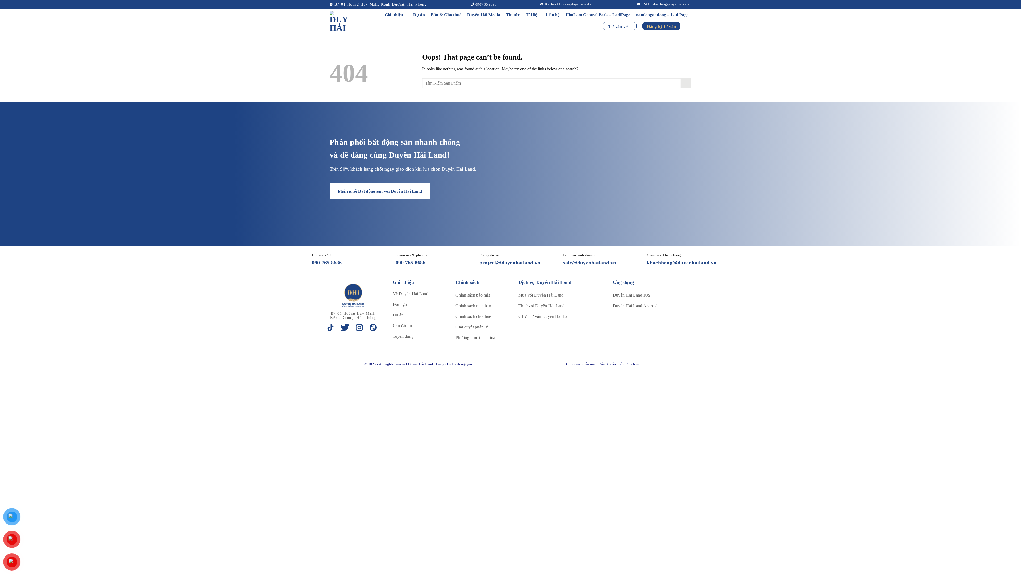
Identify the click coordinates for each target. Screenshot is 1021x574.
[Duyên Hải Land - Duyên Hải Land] (345, 21)
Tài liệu (533, 14)
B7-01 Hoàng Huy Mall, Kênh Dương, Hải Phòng (380, 4)
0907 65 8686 (485, 4)
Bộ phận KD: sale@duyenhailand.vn (569, 4)
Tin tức (513, 14)
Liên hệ (553, 14)
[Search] (688, 26)
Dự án (419, 14)
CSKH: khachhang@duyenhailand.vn (666, 4)
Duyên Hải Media (483, 14)
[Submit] (686, 83)
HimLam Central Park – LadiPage (598, 14)
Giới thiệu (394, 14)
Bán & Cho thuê (446, 14)
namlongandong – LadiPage (662, 14)
